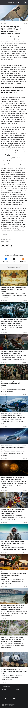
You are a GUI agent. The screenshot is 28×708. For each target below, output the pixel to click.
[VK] (14, 699)
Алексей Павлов (6, 236)
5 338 (25, 300)
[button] (3, 245)
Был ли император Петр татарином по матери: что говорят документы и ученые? (13, 383)
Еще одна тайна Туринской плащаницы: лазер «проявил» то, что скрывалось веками (13, 289)
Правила (17, 692)
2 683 (25, 522)
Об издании (5, 692)
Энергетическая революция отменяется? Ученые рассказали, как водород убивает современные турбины (14, 321)
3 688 (25, 394)
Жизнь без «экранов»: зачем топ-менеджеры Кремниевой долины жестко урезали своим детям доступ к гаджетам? (13, 574)
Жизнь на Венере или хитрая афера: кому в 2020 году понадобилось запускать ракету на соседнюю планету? (13, 479)
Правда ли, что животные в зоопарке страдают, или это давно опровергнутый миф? (14, 671)
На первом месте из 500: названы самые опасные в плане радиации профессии (13, 446)
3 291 (25, 458)
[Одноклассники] (5, 699)
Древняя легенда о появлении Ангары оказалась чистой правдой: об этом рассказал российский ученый (13, 607)
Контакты (17, 689)
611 (26, 650)
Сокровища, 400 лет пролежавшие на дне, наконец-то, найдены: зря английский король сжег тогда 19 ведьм (13, 353)
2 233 (25, 552)
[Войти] (25, 2)
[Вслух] (14, 2)
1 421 (25, 586)
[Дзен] (22, 699)
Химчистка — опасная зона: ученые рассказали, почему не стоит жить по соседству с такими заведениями (12, 639)
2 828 (25, 490)
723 (26, 618)
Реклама (4, 689)
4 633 (25, 362)
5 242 (25, 332)
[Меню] (2, 2)
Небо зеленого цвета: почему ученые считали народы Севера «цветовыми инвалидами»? (12, 543)
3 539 (25, 426)
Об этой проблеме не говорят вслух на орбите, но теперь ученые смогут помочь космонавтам (13, 511)
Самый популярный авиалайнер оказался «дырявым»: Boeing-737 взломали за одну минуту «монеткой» (13, 415)
